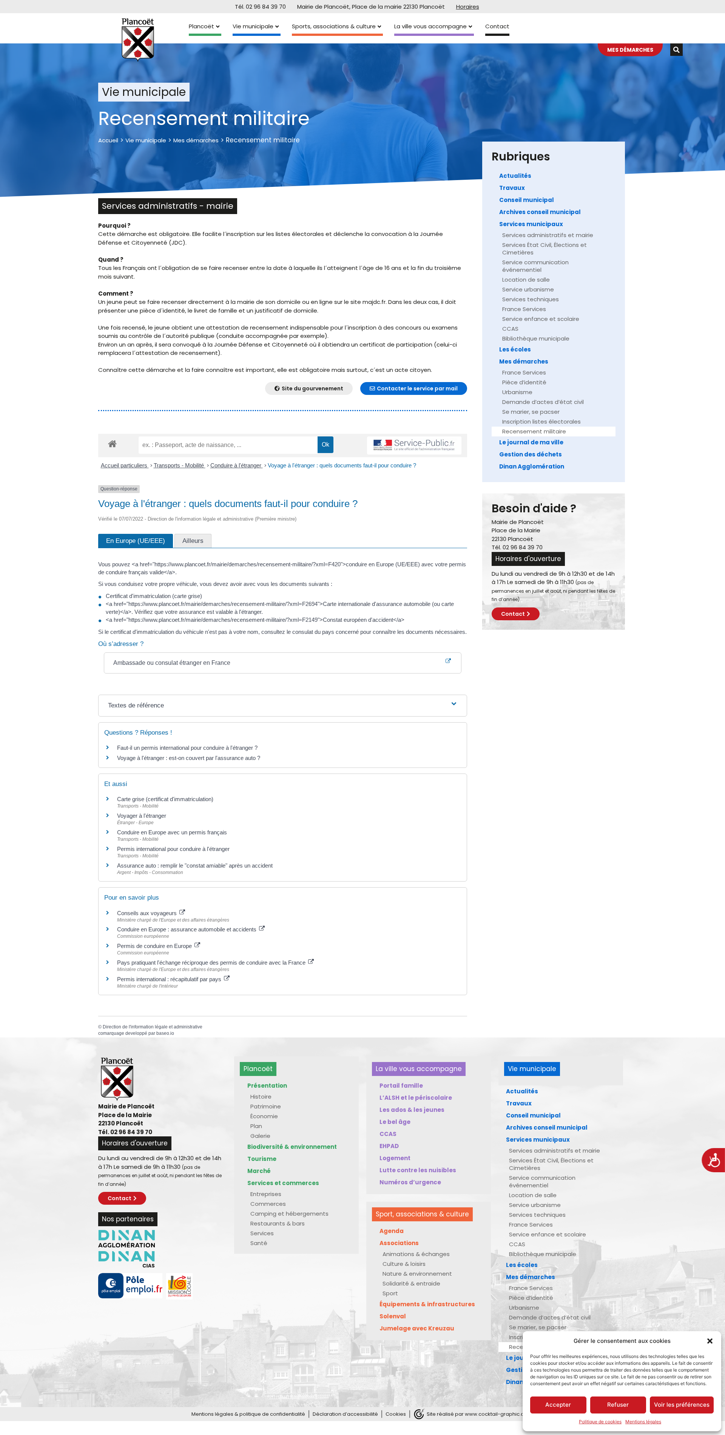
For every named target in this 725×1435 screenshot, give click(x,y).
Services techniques (530, 299)
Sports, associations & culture (334, 26)
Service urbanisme (528, 289)
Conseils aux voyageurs (147, 913)
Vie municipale (253, 26)
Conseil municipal (526, 200)
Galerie (260, 1136)
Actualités (515, 176)
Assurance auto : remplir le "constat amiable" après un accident (195, 865)
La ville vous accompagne (430, 26)
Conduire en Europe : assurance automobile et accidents (187, 929)
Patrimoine (265, 1106)
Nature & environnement (417, 1274)
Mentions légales (643, 1421)
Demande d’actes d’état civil (543, 402)
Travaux (512, 188)
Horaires (467, 7)
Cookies (396, 1414)
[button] (710, 1341)
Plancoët (201, 26)
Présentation (267, 1086)
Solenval (392, 1316)
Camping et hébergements (289, 1214)
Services (262, 1233)
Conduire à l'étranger (236, 465)
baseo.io (165, 1033)
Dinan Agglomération (531, 466)
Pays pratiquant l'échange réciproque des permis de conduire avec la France (212, 962)
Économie (264, 1116)
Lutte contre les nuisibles (417, 1170)
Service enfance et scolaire (540, 319)
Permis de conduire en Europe (155, 946)
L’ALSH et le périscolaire (415, 1098)
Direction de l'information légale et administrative (152, 1027)
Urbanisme (517, 392)
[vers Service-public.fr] (414, 445)
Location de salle (526, 280)
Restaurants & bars (277, 1223)
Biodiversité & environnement (292, 1147)
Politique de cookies (600, 1421)
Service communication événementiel (535, 266)
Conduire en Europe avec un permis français (172, 832)
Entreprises (265, 1194)
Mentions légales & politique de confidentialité (248, 1414)
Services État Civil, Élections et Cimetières (544, 248)
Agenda (391, 1231)
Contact (497, 26)
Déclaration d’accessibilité (345, 1414)
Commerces (268, 1204)
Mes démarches (196, 140)
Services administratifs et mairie (547, 235)
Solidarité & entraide (411, 1283)
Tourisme (261, 1159)
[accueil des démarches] (112, 443)
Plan (256, 1126)
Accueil (108, 140)
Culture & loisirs (404, 1264)
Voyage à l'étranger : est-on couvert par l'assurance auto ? (188, 758)
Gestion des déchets (530, 454)
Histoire (260, 1097)
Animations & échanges (416, 1254)
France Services (524, 309)
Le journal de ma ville (531, 442)
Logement (394, 1158)
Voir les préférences (682, 1404)
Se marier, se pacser (531, 412)
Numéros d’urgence (410, 1182)
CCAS (510, 329)
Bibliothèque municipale (535, 338)
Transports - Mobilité (179, 465)
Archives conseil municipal (540, 212)
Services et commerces (283, 1183)
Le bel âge (394, 1122)
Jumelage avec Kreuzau (416, 1328)
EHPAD (389, 1146)
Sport (390, 1293)
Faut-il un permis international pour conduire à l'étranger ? (187, 747)
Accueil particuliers (125, 465)
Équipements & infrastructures (427, 1304)
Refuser (618, 1404)
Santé (258, 1243)
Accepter (558, 1404)
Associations (399, 1243)
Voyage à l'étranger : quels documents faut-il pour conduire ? (342, 465)
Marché (259, 1171)
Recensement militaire (534, 431)
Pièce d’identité (524, 382)
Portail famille (401, 1086)
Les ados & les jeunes (411, 1110)
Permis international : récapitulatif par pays (170, 979)
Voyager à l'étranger (141, 815)
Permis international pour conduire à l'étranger (173, 849)
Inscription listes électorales (541, 421)
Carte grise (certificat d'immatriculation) (165, 799)
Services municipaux (531, 224)
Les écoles (515, 349)
